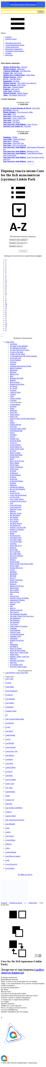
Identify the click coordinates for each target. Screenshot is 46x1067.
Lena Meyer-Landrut (12, 856)
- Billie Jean (14, 69)
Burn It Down (15, 382)
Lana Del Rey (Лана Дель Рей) (16, 673)
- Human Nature (15, 93)
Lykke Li (8, 812)
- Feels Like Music (14, 116)
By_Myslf (13, 388)
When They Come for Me (19, 652)
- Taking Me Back (14, 139)
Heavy (12, 459)
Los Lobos (9, 763)
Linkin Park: (9, 342)
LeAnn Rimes (10, 840)
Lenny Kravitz (10, 747)
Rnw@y (13, 578)
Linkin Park (32, 903)
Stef (11, 606)
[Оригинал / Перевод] (17, 957)
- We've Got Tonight (14, 145)
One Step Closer (15, 540)
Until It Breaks (15, 630)
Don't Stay (13, 412)
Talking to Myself (16, 610)
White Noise (14, 654)
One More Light (15, 537)
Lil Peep (8, 683)
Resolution (13, 574)
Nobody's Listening (17, 529)
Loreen (7, 832)
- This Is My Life (13, 143)
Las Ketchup (9, 868)
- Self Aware (12, 73)
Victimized (13, 638)
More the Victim (15, 513)
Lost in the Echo (15, 505)
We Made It (14, 646)
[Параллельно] (17, 922)
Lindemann (9, 707)
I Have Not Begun (16, 467)
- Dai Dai (15, 67)
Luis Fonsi (9, 731)
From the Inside (15, 441)
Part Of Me (14, 550)
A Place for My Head (17, 354)
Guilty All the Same (17, 449)
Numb (12, 533)
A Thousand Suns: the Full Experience (23, 356)
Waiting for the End (17, 640)
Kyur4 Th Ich (15, 493)
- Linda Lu (18, 161)
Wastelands (14, 644)
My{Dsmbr (14, 517)
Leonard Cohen (10, 711)
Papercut (13, 548)
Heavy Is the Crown (17, 461)
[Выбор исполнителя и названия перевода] (18, 200)
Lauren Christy (10, 816)
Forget (12, 433)
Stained (12, 604)
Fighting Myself (15, 425)
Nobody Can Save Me (18, 527)
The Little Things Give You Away (22, 616)
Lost (11, 503)
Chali (12, 396)
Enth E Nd (13, 416)
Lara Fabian (9, 703)
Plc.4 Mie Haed (15, 554)
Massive (13, 511)
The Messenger (15, 618)
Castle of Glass (15, 392)
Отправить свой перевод (14, 51)
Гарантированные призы (14, 45)
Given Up (13, 443)
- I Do (9, 114)
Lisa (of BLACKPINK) (13, 808)
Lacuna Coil (9, 800)
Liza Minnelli (10, 824)
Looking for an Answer (18, 501)
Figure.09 (13, 427)
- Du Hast (11, 81)
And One (13, 362)
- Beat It (12, 77)
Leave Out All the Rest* (18, 495)
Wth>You (13, 663)
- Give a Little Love (14, 118)
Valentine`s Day (15, 636)
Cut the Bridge (15, 404)
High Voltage (14, 463)
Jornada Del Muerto (17, 487)
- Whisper (11, 141)
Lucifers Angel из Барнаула (22, 971)
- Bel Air (10, 110)
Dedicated (13, 410)
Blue (11, 376)
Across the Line (15, 358)
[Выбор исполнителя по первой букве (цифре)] (18, 234)
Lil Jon (7, 727)
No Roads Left (15, 525)
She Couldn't (14, 590)
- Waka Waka (19, 75)
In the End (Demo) (16, 481)
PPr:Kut (13, 560)
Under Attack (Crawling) (18, 626)
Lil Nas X (8, 771)
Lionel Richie (10, 792)
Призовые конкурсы (13, 43)
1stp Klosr (13, 344)
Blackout (13, 372)
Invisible (13, 483)
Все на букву (25, 875)
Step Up (13, 608)
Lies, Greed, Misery (17, 499)
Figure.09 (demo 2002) (18, 429)
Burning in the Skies (17, 384)
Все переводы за (24, 164)
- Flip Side (17, 126)
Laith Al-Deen (10, 767)
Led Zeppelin (10, 699)
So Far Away (14, 596)
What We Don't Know (18, 650)
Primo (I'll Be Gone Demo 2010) (21, 564)
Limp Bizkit (9, 687)
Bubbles (13, 380)
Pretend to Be (14, 562)
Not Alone (13, 531)
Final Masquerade (16, 431)
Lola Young (9, 836)
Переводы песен (16, 903)
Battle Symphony (16, 368)
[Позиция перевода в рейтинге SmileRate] (39, 957)
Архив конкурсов (12, 47)
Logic (7, 828)
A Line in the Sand (16, 352)
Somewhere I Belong (17, 600)
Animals (13, 364)
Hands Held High (16, 455)
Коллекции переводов (13, 49)
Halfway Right (15, 453)
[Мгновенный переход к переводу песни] (18, 217)
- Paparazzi (11, 91)
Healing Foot (14, 457)
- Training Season (13, 87)
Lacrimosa (9, 759)
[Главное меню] (17, 31)
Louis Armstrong (11, 691)
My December (15, 515)
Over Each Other (16, 542)
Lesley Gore (9, 784)
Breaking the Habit (16, 378)
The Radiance (15, 620)
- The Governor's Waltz (18, 112)
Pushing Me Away (16, 568)
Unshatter (13, 628)
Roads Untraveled (16, 580)
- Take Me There (11, 79)
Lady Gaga (9, 679)
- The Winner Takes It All (14, 95)
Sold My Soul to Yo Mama (19, 598)
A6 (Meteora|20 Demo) (18, 348)
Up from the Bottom (17, 634)
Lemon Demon (10, 852)
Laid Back (9, 775)
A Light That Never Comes (19, 350)
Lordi (7, 860)
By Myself (13, 386)
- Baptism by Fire (20, 151)
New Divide (14, 519)
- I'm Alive (11, 120)
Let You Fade (14, 497)
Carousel (13, 390)
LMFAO (8, 844)
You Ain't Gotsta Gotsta (18, 667)
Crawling (13, 400)
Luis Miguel (9, 755)
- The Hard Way (17, 71)
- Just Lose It (11, 89)
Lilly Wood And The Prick (14, 820)
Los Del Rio (9, 743)
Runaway (13, 584)
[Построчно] (17, 939)
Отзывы (8, 53)
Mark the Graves (16, 509)
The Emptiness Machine (18, 614)
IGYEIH (13, 471)
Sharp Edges (14, 588)
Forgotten (13, 435)
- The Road (11, 122)
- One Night (21, 108)
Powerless (13, 558)
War (11, 642)
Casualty (13, 394)
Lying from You (15, 507)
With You (13, 658)
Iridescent (13, 485)
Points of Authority (16, 556)
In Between (14, 473)
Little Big (8, 804)
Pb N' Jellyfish (15, 552)
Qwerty (12, 570)
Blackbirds (13, 370)
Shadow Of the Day (17, 586)
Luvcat (7, 739)
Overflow (13, 544)
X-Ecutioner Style (16, 665)
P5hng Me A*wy (16, 546)
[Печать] (36, 957)
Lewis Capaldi (10, 780)
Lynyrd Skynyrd (11, 864)
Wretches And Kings (17, 661)
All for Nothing (15, 360)
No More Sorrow (16, 523)
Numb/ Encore (15, 535)
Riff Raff (13, 576)
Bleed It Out (14, 374)
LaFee (7, 848)
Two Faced (14, 624)
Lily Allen (9, 788)
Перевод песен (11, 39)
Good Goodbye (15, 445)
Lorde (7, 796)
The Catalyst (14, 612)
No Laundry (14, 521)
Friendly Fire (14, 439)
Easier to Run (14, 414)
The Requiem (14, 622)
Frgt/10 (12, 437)
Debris (12, 408)
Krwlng (12, 491)
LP (6, 715)
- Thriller (10, 137)
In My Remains (15, 475)
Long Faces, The (11, 751)
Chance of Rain (15, 398)
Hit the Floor (14, 465)
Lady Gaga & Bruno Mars (14, 719)
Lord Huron (9, 723)
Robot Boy (14, 582)
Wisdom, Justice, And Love (19, 656)
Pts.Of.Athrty (14, 566)
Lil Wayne (9, 695)
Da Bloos (13, 406)
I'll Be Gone (14, 469)
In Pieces (13, 477)
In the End (13, 479)
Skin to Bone (14, 592)
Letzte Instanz (10, 735)
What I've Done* (16, 648)
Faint (11, 421)
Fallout (12, 423)
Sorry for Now (15, 602)
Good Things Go (16, 447)
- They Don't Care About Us (19, 83)
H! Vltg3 (13, 451)
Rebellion (13, 572)
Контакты (9, 55)
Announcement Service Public (20, 366)
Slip (11, 594)
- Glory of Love (20, 124)
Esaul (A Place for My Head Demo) (22, 418)
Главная (8, 37)
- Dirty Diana (14, 85)
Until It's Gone (15, 632)
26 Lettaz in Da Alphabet (19, 346)
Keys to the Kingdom (17, 489)
